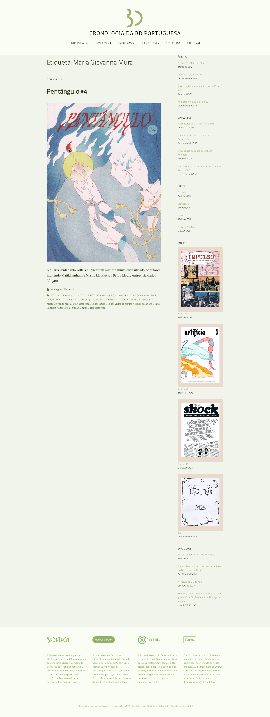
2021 (53, 295)
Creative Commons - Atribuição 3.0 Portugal (143, 705)
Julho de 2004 (185, 158)
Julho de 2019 (184, 207)
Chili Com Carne (140, 295)
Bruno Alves (103, 295)
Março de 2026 (185, 393)
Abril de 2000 (184, 94)
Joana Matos (95, 299)
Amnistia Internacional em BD (193, 101)
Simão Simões (79, 307)
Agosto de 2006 (186, 127)
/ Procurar (173, 43)
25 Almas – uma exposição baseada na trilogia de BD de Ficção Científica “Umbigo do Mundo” (200, 597)
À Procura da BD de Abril (190, 581)
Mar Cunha (147, 299)
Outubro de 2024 (186, 585)
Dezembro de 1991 (187, 105)
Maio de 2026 (185, 317)
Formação (69, 289)
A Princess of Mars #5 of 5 (191, 63)
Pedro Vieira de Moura (120, 303)
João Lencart (111, 299)
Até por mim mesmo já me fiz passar (197, 554)
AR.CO (91, 295)
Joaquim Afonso (129, 299)
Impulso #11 (183, 313)
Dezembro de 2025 (187, 536)
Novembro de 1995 (187, 143)
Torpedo (182, 192)
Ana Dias (81, 295)
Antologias (56, 289)
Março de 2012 (185, 66)
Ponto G (182, 215)
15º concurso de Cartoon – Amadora (196, 123)
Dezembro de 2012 (187, 78)
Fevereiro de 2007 (187, 174)
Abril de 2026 (184, 196)
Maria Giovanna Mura (59, 303)
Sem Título (183, 203)
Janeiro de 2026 (185, 468)
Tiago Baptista (97, 307)
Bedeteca (192, 43)
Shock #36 (183, 464)
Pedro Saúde (98, 303)
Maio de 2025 (184, 558)
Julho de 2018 (184, 231)
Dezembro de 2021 (58, 79)
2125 (180, 532)
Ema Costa (81, 299)
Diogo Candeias (64, 299)
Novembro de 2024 (187, 573)
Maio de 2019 (184, 219)
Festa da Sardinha (187, 227)
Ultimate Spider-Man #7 (190, 74)
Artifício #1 (183, 389)
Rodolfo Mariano (143, 303)
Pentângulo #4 (67, 91)
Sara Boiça (64, 307)
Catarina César (121, 295)
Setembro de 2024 (187, 605)
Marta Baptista (81, 303)
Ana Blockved (65, 295)
